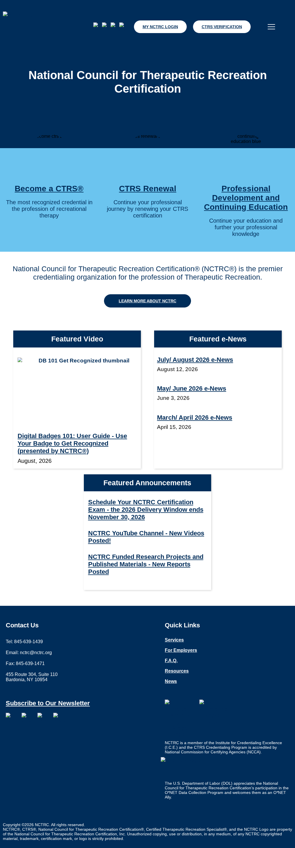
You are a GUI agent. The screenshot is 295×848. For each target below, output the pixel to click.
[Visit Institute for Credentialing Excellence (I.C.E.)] (179, 719)
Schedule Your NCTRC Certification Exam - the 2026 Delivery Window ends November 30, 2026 (145, 510)
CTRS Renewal (147, 188)
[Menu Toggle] (271, 26)
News (171, 681)
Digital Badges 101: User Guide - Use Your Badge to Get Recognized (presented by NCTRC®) (72, 443)
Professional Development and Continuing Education (246, 197)
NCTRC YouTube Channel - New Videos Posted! (146, 537)
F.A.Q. (171, 660)
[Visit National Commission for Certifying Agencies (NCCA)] (213, 714)
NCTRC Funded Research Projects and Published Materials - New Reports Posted (145, 564)
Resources (177, 671)
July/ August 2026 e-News (195, 359)
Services (174, 640)
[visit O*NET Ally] (182, 767)
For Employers (181, 650)
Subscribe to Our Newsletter (48, 703)
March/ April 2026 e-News (194, 417)
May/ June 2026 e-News (191, 388)
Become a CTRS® (49, 188)
